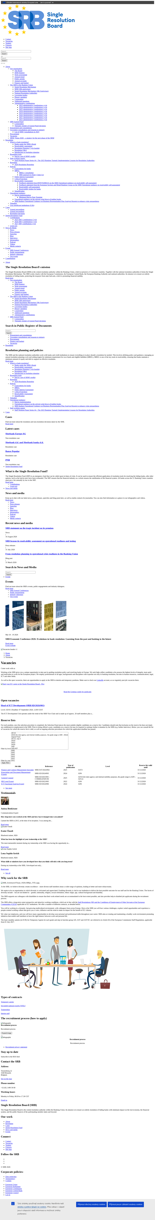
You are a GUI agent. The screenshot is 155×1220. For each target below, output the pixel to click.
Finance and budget (22, 83)
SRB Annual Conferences (19, 250)
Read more (9, 278)
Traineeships (5, 1010)
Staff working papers (17, 158)
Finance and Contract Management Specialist (17, 770)
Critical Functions (21, 179)
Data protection (10, 1177)
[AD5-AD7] (39, 749)
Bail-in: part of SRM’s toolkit (25, 156)
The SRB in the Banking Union (21, 85)
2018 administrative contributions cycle (33, 111)
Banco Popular (12, 451)
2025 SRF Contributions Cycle (26, 220)
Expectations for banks (23, 169)
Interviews (13, 238)
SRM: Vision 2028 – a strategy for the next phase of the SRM (32, 138)
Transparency (10, 1179)
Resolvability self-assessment (29, 187)
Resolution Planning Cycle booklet (27, 148)
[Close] (2, 56)
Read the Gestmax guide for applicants (77, 692)
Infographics (14, 240)
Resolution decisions (17, 214)
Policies (13, 167)
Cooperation (19, 99)
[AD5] (39, 747)
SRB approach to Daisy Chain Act (31, 175)
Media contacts (15, 246)
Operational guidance (17, 193)
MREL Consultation (26, 173)
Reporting (13, 162)
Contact (8, 39)
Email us (4, 1100)
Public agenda (20, 79)
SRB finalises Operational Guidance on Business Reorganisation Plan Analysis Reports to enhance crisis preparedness (57, 201)
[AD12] (39, 743)
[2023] (13, 757)
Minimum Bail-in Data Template (30, 197)
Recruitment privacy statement (16, 1047)
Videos (12, 244)
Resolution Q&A (21, 150)
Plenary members (21, 97)
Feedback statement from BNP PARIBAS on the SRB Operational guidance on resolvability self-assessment (58, 183)
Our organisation (16, 69)
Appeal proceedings (17, 209)
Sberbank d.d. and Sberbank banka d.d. (24, 442)
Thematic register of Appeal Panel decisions (30, 126)
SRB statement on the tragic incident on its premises (29, 528)
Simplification (20, 191)
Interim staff (5, 1013)
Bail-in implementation (23, 195)
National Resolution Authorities (26, 93)
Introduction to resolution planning (27, 152)
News (12, 230)
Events (7, 248)
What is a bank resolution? (19, 142)
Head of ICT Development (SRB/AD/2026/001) (22, 705)
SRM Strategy (20, 73)
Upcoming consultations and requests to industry (27, 130)
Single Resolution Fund (13, 216)
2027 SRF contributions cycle (25, 224)
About (7, 67)
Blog (12, 236)
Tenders (8, 43)
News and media (11, 488)
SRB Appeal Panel (16, 122)
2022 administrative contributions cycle (33, 120)
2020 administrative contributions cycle (33, 116)
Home (7, 653)
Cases (7, 207)
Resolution (9, 140)
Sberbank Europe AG (15, 434)
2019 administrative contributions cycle (33, 114)
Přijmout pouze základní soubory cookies (125, 1204)
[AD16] (39, 745)
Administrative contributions (25, 103)
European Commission (13, 1189)
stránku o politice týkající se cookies (31, 1207)
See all (7, 873)
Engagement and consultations (21, 128)
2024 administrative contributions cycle (33, 107)
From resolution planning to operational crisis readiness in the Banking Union (41, 554)
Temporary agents (7, 1002)
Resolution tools (16, 154)
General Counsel (7, 778)
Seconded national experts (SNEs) (13, 1006)
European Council (11, 1193)
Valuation (13, 203)
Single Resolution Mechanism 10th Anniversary (32, 91)
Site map (8, 47)
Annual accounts (21, 81)
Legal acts (13, 226)
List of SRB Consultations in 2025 (27, 132)
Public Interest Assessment (24, 177)
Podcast (13, 242)
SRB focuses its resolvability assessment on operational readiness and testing (40, 541)
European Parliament (12, 1187)
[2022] (13, 758)
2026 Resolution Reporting (24, 165)
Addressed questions (22, 101)
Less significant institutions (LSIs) (22, 205)
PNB (7, 460)
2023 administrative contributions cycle (33, 105)
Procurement (14, 134)
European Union (11, 1185)
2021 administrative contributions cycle (33, 118)
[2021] (13, 760)
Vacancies (9, 41)
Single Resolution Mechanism (25, 87)
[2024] (13, 755)
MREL (17, 171)
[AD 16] (39, 733)
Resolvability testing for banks (30, 189)
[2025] (13, 753)
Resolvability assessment (23, 146)
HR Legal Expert (7, 781)
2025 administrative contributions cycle (33, 109)
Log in (7, 1195)
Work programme (21, 75)
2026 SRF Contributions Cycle (26, 222)
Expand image (6, 1033)
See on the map (6, 1079)
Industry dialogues (16, 254)
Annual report (20, 77)
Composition (19, 124)
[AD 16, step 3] (39, 739)
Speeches (13, 234)
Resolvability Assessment (24, 181)
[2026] (13, 751)
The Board (18, 71)
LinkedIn (100, 680)
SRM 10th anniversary (23, 89)
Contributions (15, 218)
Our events (14, 256)
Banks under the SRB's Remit (25, 144)
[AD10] (39, 741)
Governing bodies (21, 95)
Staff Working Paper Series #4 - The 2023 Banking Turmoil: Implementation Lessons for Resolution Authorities (55, 160)
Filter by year (5, 761)
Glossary (8, 45)
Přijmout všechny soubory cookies (91, 1204)
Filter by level (6, 749)
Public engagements (17, 252)
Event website (10, 645)
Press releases (15, 232)
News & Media (10, 228)
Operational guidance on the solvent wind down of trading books (38, 199)
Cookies (8, 1181)
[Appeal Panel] (39, 737)
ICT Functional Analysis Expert (12, 784)
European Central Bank (13, 1191)
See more (8, 788)
